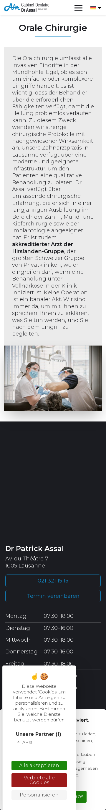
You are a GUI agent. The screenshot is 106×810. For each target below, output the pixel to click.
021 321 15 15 (53, 580)
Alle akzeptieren (39, 765)
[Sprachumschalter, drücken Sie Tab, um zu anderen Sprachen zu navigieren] (95, 7)
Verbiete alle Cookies (39, 780)
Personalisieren (39, 795)
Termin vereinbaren (53, 596)
